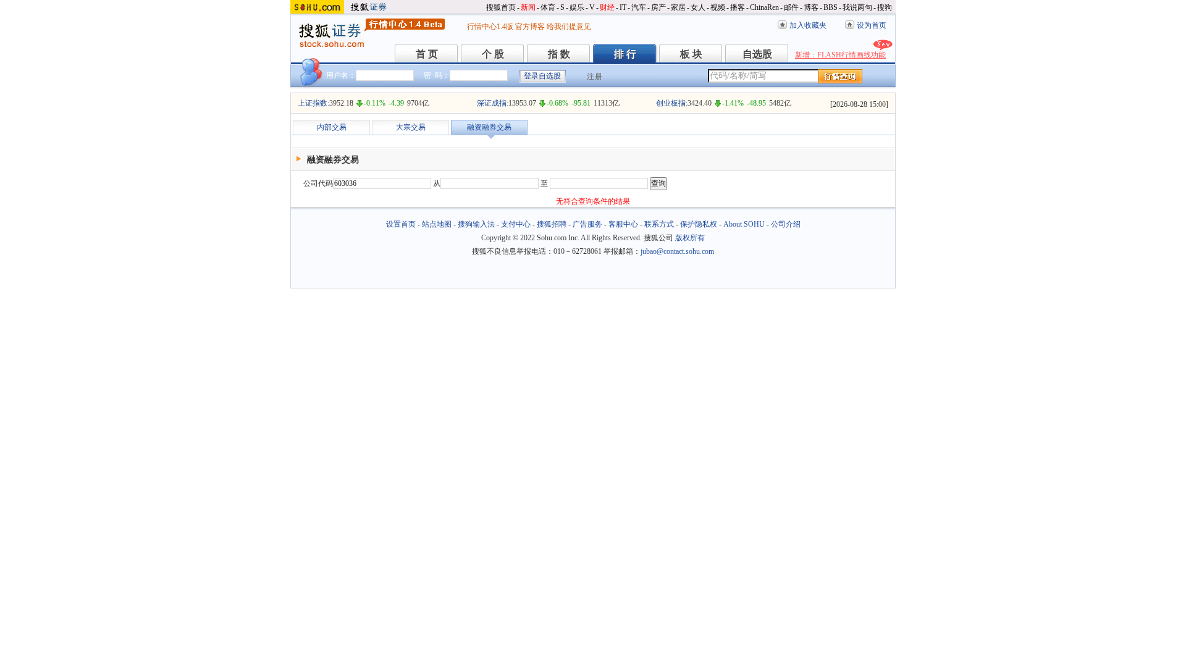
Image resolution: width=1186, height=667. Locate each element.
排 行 (625, 54)
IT (623, 7)
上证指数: (313, 103)
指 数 (559, 54)
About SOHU (744, 224)
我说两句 (857, 7)
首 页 (427, 54)
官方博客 (530, 26)
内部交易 (332, 127)
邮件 (791, 7)
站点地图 (437, 224)
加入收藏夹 (807, 25)
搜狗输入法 (476, 224)
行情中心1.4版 (490, 26)
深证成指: (492, 103)
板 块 (691, 54)
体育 (547, 7)
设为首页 (871, 25)
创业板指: (672, 103)
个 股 (493, 54)
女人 (698, 7)
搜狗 (884, 7)
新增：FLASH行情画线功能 (840, 55)
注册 (595, 76)
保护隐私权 (698, 224)
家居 (678, 7)
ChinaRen (764, 7)
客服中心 (623, 224)
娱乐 (577, 7)
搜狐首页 (501, 7)
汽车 (638, 7)
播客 (737, 7)
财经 (607, 7)
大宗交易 (411, 127)
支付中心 (516, 224)
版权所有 (690, 237)
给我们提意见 (569, 26)
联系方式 (659, 224)
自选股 (757, 54)
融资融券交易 (489, 127)
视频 (717, 7)
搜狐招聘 (551, 224)
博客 (811, 7)
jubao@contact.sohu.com (677, 251)
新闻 (528, 7)
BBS (830, 7)
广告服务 (587, 224)
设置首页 (401, 224)
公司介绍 (786, 224)
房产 (658, 7)
